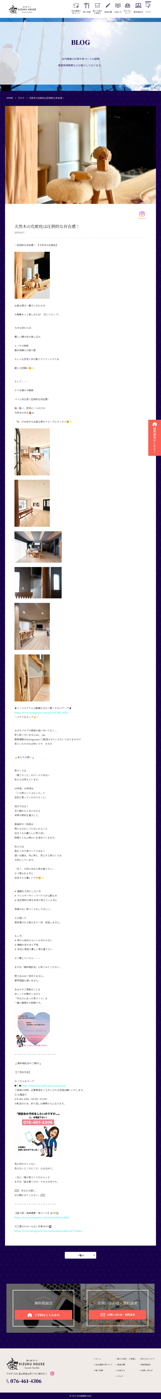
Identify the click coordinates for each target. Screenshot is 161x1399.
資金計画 (121, 1364)
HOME (9, 98)
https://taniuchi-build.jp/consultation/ (44, 1085)
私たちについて (148, 1358)
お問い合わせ (147, 1370)
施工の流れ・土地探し (126, 1358)
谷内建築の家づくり (103, 1364)
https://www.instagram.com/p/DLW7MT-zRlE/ (41, 712)
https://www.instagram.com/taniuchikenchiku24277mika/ (48, 1230)
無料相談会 (146, 1364)
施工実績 (99, 1370)
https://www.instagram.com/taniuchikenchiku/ (42, 1217)
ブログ (21, 98)
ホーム (98, 1358)
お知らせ (121, 1370)
